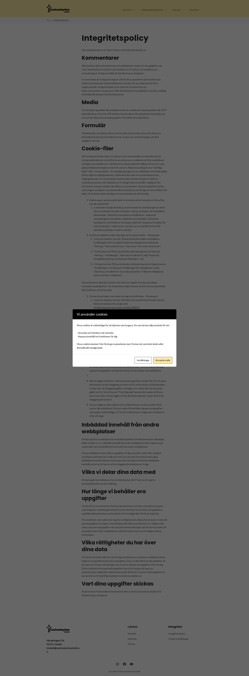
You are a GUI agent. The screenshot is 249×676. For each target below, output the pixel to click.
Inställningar (143, 360)
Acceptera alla (162, 360)
